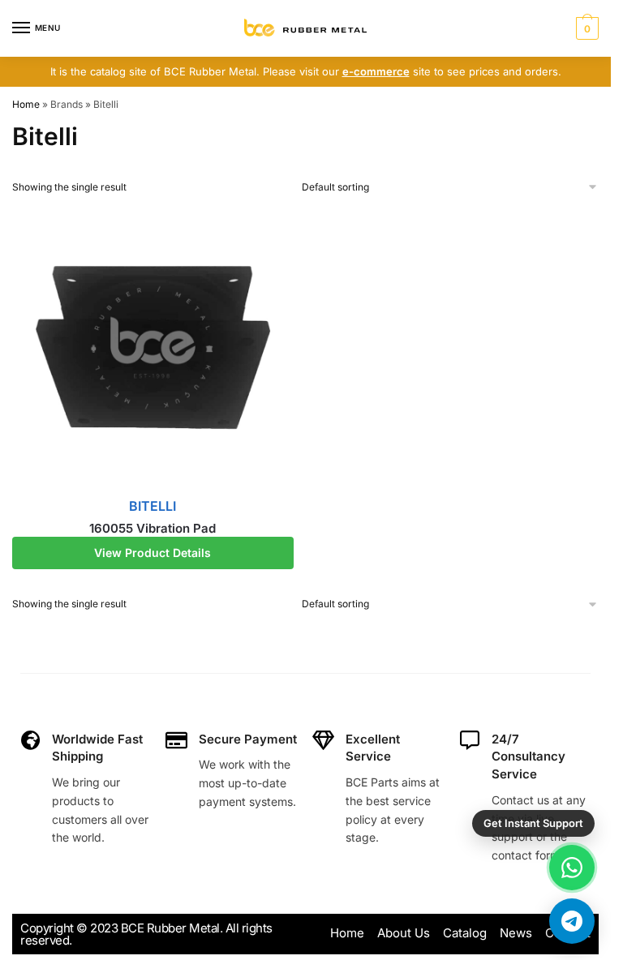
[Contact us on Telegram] (572, 921)
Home (26, 104)
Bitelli (152, 506)
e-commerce (376, 71)
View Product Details (152, 552)
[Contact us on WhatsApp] (572, 867)
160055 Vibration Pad (152, 528)
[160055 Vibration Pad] (153, 347)
